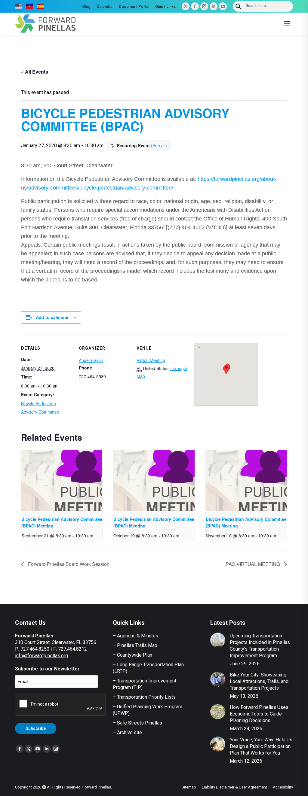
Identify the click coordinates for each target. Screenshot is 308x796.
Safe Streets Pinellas (139, 723)
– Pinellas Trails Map (135, 645)
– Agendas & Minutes (135, 636)
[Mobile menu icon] (287, 24)
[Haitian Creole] (30, 6)
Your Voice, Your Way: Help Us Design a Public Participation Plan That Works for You (261, 746)
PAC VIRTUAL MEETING (253, 564)
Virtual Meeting (151, 360)
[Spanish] (41, 6)
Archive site (129, 732)
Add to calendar (52, 317)
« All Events (34, 71)
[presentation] (61, 480)
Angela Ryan (91, 360)
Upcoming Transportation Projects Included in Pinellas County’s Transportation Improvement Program (260, 645)
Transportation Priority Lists (146, 697)
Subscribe (36, 728)
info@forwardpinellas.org (41, 655)
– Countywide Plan (132, 655)
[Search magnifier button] (238, 6)
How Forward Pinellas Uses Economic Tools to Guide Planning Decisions (259, 713)
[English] (19, 6)
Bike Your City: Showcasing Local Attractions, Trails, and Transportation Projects (259, 681)
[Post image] (217, 640)
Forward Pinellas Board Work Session (68, 564)
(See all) (159, 145)
